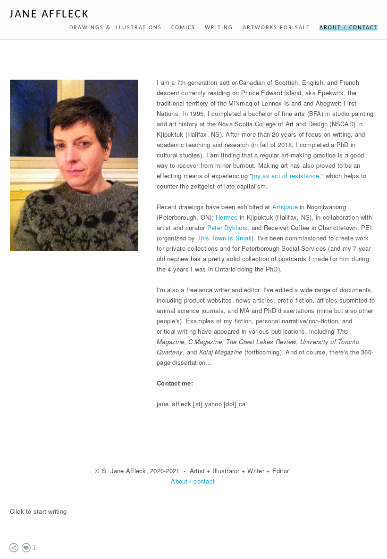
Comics (183, 28)
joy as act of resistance (285, 175)
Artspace (285, 206)
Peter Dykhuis (227, 227)
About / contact (349, 28)
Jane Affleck (49, 14)
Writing (219, 28)
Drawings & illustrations (115, 28)
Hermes (227, 217)
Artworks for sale (276, 28)
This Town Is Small (224, 237)
